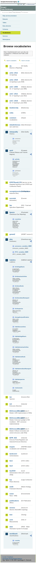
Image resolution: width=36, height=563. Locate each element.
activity (17, 159)
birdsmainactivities (18, 276)
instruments (18, 388)
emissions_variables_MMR (18, 246)
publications (14, 501)
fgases (12, 212)
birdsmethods (18, 286)
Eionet (10, 12)
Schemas (5, 29)
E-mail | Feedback (8, 557)
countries (18, 219)
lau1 (11, 461)
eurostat (13, 198)
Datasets (5, 19)
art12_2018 (14, 80)
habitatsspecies (18, 379)
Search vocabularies (11, 60)
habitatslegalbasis (18, 336)
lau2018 (12, 471)
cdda (11, 113)
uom (11, 520)
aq (10, 66)
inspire (12, 447)
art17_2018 (14, 101)
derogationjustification (18, 317)
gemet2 (12, 234)
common (13, 118)
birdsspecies (18, 308)
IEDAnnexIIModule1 (15, 411)
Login (21, 4)
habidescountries (18, 326)
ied (11, 404)
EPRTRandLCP (15, 182)
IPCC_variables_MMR (18, 252)
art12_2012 (14, 73)
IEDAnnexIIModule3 (15, 418)
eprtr (11, 150)
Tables (4, 22)
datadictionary (15, 125)
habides (13, 260)
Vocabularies (7, 32)
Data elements (7, 26)
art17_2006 (14, 87)
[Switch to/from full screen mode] (24, 4)
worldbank (14, 534)
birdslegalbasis (18, 267)
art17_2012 (14, 94)
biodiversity (14, 108)
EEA (10, 2)
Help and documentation (10, 16)
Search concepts (25, 60)
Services (5, 36)
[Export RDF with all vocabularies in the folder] (31, 134)
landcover (13, 454)
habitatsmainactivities (18, 347)
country (17, 540)
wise (11, 527)
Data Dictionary (17, 12)
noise (12, 494)
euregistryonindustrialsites (15, 191)
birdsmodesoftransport (18, 298)
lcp (11, 480)
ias (11, 397)
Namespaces (6, 39)
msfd (11, 487)
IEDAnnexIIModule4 (15, 429)
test (11, 515)
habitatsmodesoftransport (18, 368)
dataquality (14, 132)
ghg (11, 239)
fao (11, 205)
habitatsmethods (18, 356)
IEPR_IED (13, 438)
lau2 (11, 466)
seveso (12, 508)
